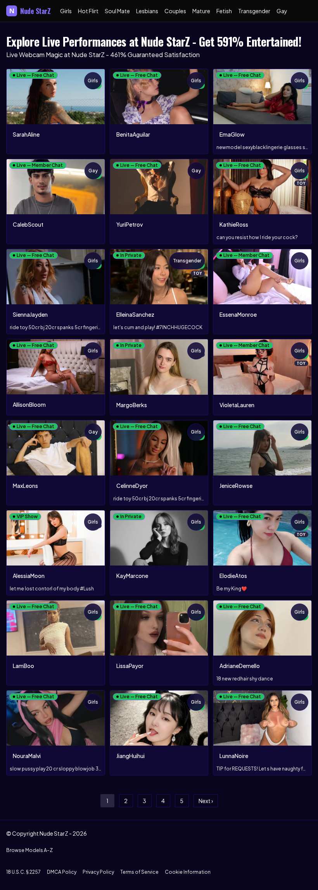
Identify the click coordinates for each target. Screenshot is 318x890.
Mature (201, 10)
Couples (175, 10)
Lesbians (147, 10)
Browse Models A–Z (29, 850)
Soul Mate (117, 10)
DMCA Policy (61, 872)
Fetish (224, 10)
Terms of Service (139, 872)
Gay (282, 10)
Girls (66, 10)
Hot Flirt (88, 10)
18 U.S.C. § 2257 (23, 872)
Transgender (254, 10)
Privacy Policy (98, 872)
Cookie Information (188, 872)
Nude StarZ (30, 11)
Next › (206, 800)
